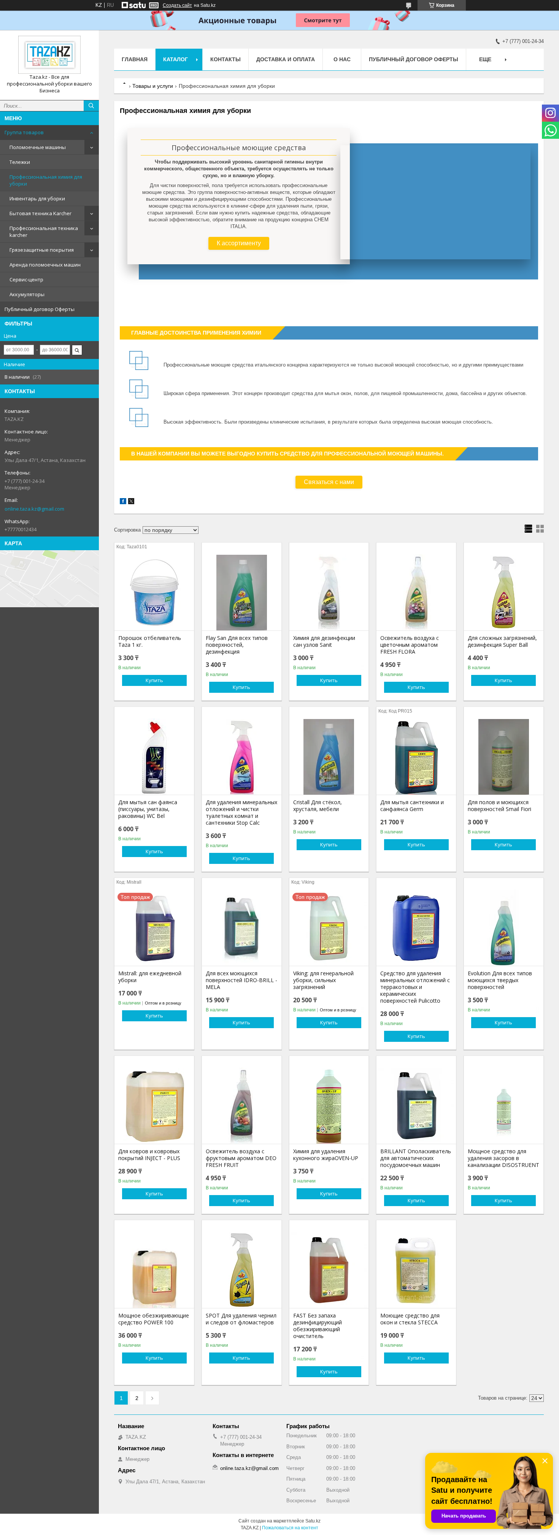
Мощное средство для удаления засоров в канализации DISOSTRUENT (503, 1158)
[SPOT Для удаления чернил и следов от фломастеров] (241, 1270)
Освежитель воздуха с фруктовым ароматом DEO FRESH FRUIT (241, 1158)
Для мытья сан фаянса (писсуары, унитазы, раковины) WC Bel (147, 809)
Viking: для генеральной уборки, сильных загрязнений (323, 980)
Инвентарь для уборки (37, 198)
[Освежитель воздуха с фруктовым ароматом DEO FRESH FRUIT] (241, 1106)
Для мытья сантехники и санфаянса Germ (412, 806)
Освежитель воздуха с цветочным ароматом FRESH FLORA (409, 645)
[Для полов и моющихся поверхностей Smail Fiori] (503, 757)
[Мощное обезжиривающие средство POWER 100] (154, 1270)
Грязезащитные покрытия (42, 249)
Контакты (225, 59)
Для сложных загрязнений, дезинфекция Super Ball (502, 641)
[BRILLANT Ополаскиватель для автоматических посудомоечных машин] (416, 1106)
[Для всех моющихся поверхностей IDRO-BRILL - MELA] (241, 928)
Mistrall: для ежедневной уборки (149, 977)
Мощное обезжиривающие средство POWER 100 (153, 1319)
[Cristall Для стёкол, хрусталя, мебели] (329, 757)
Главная (135, 59)
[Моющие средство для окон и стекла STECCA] (416, 1270)
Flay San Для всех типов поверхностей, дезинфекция (237, 645)
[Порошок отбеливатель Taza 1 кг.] (154, 592)
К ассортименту (239, 243)
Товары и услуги (152, 86)
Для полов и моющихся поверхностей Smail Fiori (499, 806)
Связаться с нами (329, 482)
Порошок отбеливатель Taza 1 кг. (149, 641)
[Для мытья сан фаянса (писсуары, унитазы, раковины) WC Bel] (154, 757)
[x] (131, 502)
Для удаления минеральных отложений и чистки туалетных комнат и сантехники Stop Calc (241, 812)
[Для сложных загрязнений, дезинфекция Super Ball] (503, 592)
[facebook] (123, 502)
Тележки (20, 162)
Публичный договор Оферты (40, 309)
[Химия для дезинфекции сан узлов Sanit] (329, 592)
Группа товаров (24, 132)
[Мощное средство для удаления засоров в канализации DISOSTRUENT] (503, 1106)
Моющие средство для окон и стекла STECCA (410, 1319)
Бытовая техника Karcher (40, 213)
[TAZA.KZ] (49, 55)
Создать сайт (177, 5)
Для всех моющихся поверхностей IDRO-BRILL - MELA (241, 980)
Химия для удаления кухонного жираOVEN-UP (325, 1155)
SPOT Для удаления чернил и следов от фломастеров (241, 1319)
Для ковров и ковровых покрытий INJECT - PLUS (149, 1155)
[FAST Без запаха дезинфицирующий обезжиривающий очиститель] (329, 1270)
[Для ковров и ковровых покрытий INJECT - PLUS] (154, 1106)
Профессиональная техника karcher (44, 231)
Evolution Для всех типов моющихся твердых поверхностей (500, 980)
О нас (342, 59)
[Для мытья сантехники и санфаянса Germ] (416, 757)
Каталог (175, 59)
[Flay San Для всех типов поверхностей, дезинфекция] (241, 592)
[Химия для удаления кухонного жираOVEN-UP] (329, 1106)
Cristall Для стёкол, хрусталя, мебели (317, 806)
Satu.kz (313, 1521)
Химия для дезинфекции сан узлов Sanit (324, 641)
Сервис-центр (26, 279)
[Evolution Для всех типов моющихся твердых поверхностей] (503, 928)
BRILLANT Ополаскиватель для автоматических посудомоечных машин (415, 1158)
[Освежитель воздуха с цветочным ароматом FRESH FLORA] (416, 592)
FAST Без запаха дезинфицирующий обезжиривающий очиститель (317, 1326)
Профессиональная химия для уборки (46, 180)
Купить (154, 680)
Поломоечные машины (38, 147)
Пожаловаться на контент (290, 1527)
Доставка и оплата (285, 59)
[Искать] (91, 105)
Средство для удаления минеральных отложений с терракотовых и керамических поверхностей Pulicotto (415, 987)
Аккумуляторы (27, 294)
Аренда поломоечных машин (45, 264)
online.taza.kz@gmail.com (34, 508)
